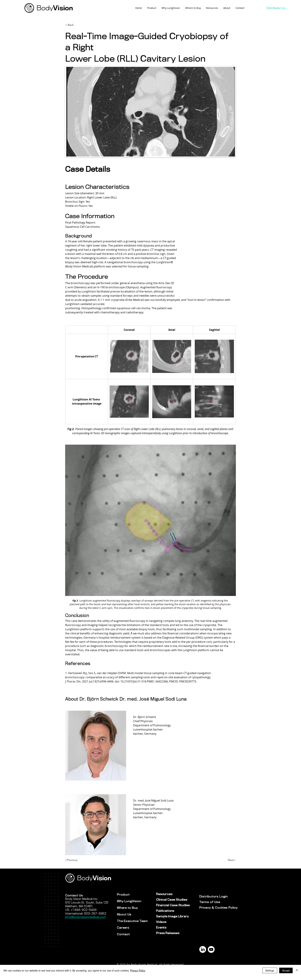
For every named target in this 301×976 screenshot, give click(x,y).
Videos (161, 922)
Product (123, 894)
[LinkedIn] (202, 949)
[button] (212, 8)
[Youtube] (211, 949)
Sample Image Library (168, 916)
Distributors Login (211, 896)
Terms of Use (209, 902)
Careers (123, 927)
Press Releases (167, 933)
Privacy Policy (137, 970)
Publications (165, 910)
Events (161, 927)
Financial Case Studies (168, 905)
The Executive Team (132, 921)
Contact (123, 934)
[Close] (297, 970)
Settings (269, 970)
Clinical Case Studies (168, 899)
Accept (286, 970)
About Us (124, 914)
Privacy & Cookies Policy (211, 907)
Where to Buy (127, 907)
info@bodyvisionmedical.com (85, 917)
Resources (164, 894)
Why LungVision (129, 901)
